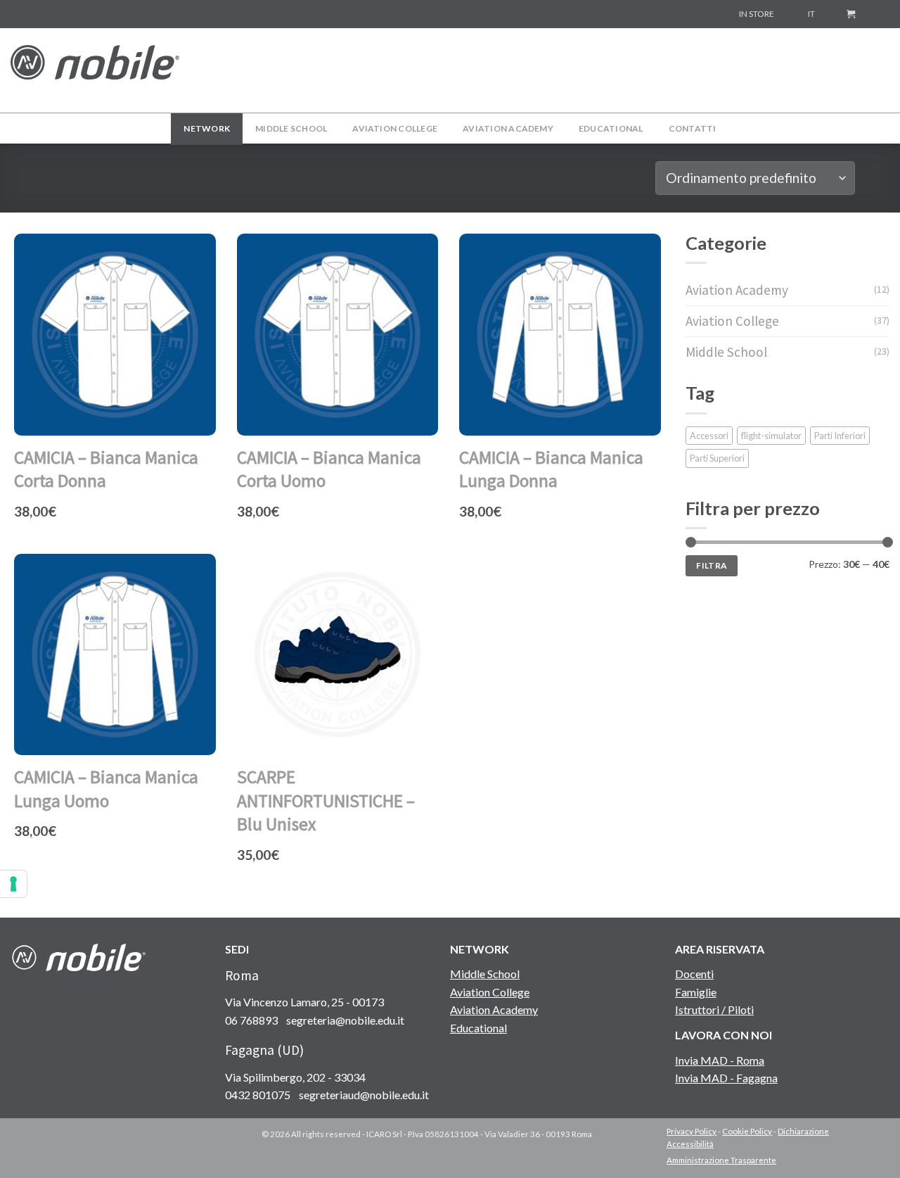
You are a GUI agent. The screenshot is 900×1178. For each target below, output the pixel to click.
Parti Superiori (717, 458)
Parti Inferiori (840, 435)
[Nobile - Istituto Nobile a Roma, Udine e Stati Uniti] (95, 70)
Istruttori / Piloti (714, 1009)
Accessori (709, 435)
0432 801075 (257, 1094)
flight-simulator (771, 435)
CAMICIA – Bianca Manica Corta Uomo (329, 469)
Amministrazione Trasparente (721, 1160)
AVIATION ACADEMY (508, 128)
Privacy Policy (691, 1131)
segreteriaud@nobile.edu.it (364, 1094)
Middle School (726, 351)
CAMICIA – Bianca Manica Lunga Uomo (106, 788)
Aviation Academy (737, 289)
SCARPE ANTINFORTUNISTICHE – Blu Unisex (326, 800)
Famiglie (695, 992)
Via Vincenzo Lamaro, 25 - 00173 (304, 1001)
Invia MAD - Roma (719, 1060)
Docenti (694, 973)
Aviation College (732, 320)
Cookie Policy (747, 1131)
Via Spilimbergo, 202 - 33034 (295, 1077)
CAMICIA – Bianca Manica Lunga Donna (551, 469)
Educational (478, 1027)
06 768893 (251, 1020)
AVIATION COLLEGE (394, 128)
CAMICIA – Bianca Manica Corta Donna (106, 469)
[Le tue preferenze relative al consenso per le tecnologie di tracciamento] (13, 883)
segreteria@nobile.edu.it (345, 1020)
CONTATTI (692, 128)
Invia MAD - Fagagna (726, 1077)
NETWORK (207, 128)
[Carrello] (851, 14)
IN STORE (756, 13)
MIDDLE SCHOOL (291, 128)
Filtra (711, 565)
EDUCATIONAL (611, 128)
